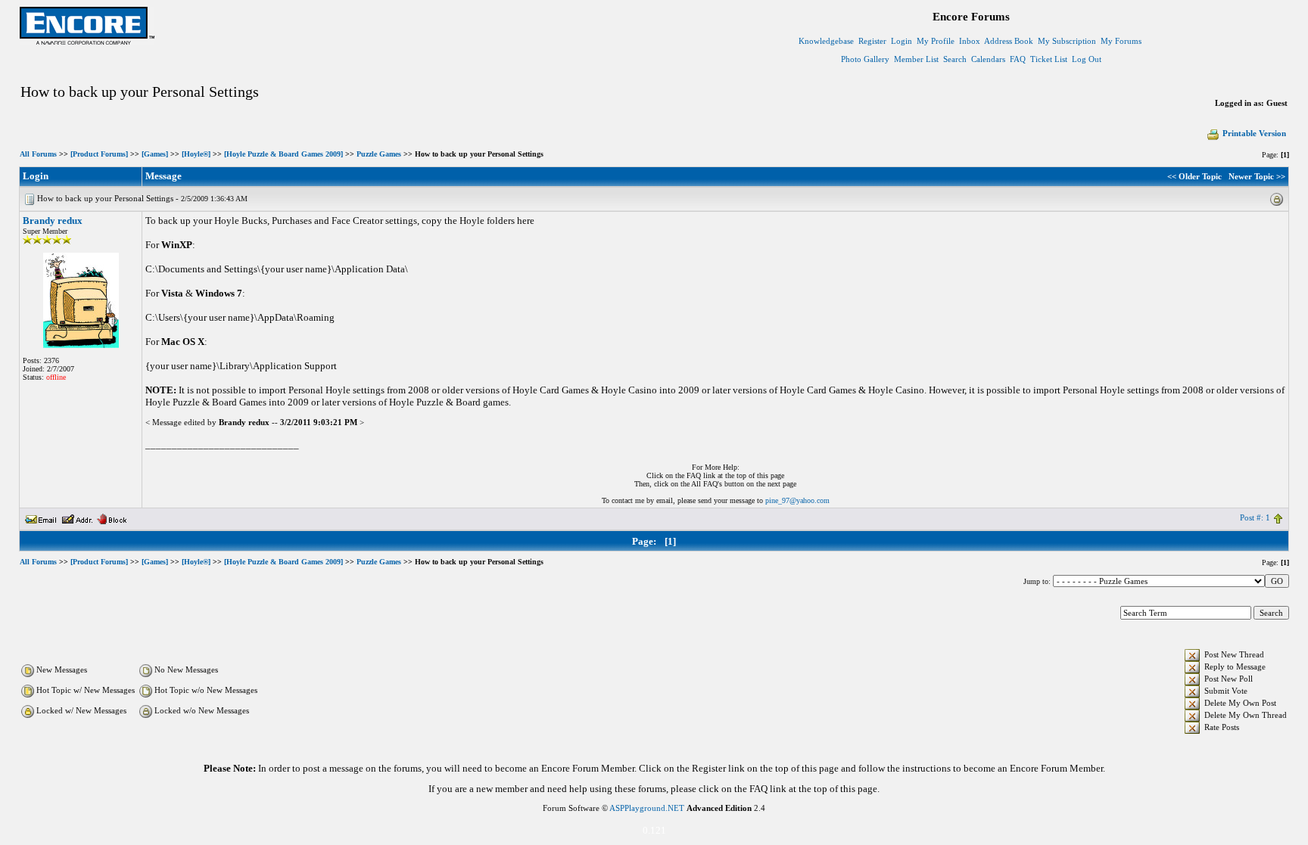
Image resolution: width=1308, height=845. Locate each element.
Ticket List (1048, 59)
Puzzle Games (379, 154)
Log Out (1086, 59)
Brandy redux (53, 220)
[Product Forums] (99, 154)
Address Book (1008, 40)
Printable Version (1254, 133)
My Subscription (1067, 40)
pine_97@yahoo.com (797, 500)
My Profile (936, 40)
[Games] (155, 154)
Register (872, 40)
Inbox (969, 40)
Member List (916, 59)
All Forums (38, 154)
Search (955, 59)
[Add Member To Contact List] (77, 517)
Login (901, 40)
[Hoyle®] (196, 154)
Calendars (988, 59)
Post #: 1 (1255, 517)
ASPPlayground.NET (646, 807)
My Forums (1121, 40)
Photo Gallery (865, 59)
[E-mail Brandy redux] (41, 517)
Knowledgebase (826, 40)
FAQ (1018, 59)
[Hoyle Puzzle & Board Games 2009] (283, 154)
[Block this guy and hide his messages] (111, 517)
